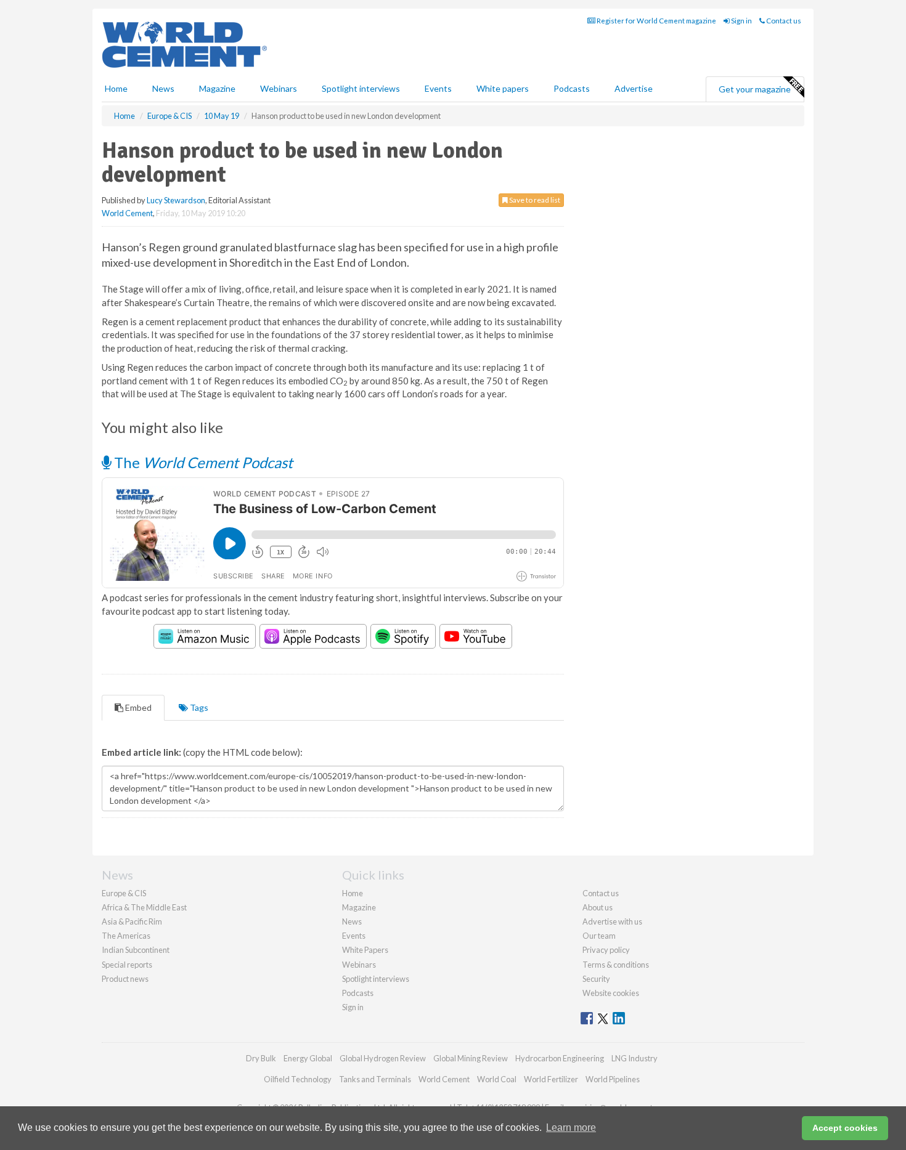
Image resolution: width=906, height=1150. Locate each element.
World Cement (127, 213)
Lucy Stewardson (176, 200)
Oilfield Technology (298, 1079)
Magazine (217, 88)
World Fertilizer (551, 1079)
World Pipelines (613, 1079)
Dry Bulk (261, 1058)
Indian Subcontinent (135, 950)
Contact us (783, 21)
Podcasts (571, 88)
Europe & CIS (124, 893)
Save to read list (534, 199)
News (352, 921)
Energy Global (308, 1058)
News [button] (163, 88)
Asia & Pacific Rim (132, 921)
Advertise (633, 88)
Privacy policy (606, 950)
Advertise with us (612, 921)
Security (596, 979)
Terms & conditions (615, 965)
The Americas (126, 936)
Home (116, 88)
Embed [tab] (137, 707)
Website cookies (610, 993)
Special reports (127, 965)
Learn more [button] (571, 1127)
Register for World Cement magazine (655, 21)
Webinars (278, 88)
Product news (125, 979)
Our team (599, 936)
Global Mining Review (470, 1058)
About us (597, 907)
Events (438, 88)
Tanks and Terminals (375, 1079)
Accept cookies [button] (845, 1128)
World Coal (496, 1079)
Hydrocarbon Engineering (559, 1058)
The (202, 462)
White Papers (365, 950)
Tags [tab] (198, 707)
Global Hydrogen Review (383, 1058)
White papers (502, 88)
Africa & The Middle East (144, 907)
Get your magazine (755, 89)
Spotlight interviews (361, 88)
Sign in (741, 21)
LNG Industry (634, 1058)
